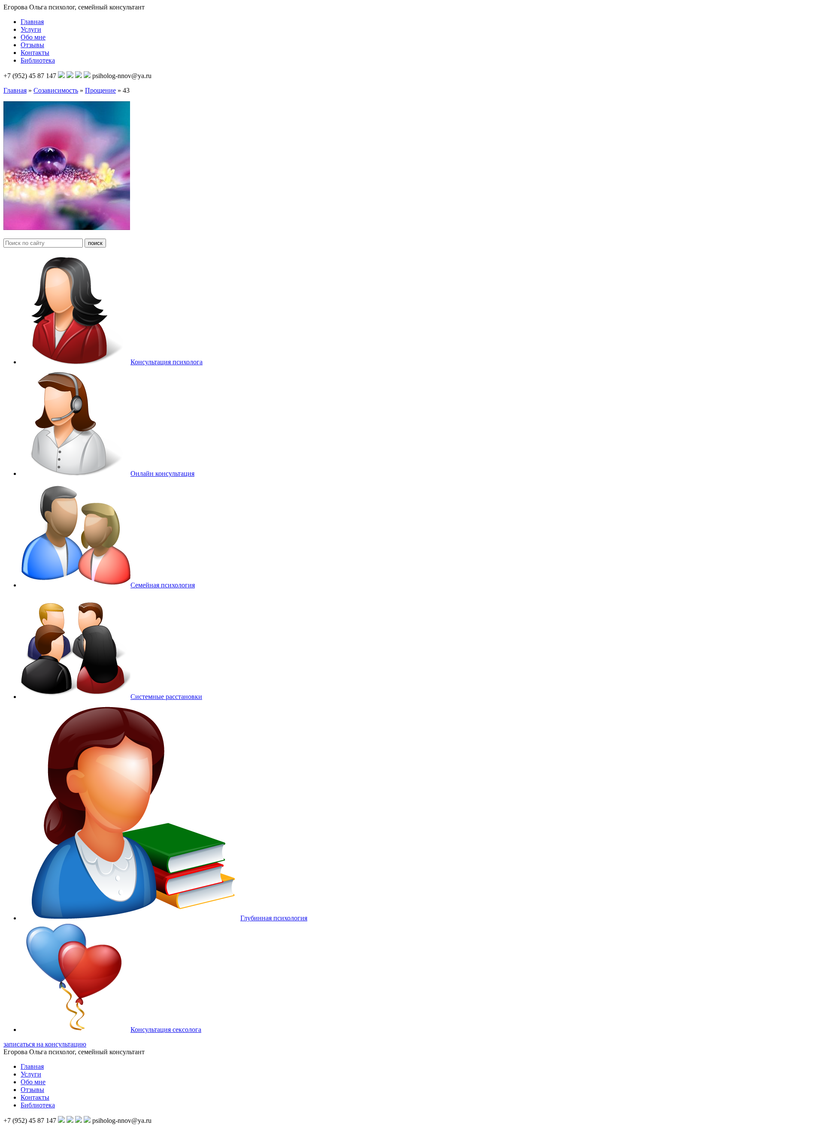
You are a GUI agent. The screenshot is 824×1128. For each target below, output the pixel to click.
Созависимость (55, 90)
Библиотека (38, 60)
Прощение (100, 90)
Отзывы (32, 44)
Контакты (35, 52)
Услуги (31, 29)
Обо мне (33, 37)
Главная (32, 21)
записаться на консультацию (44, 1044)
